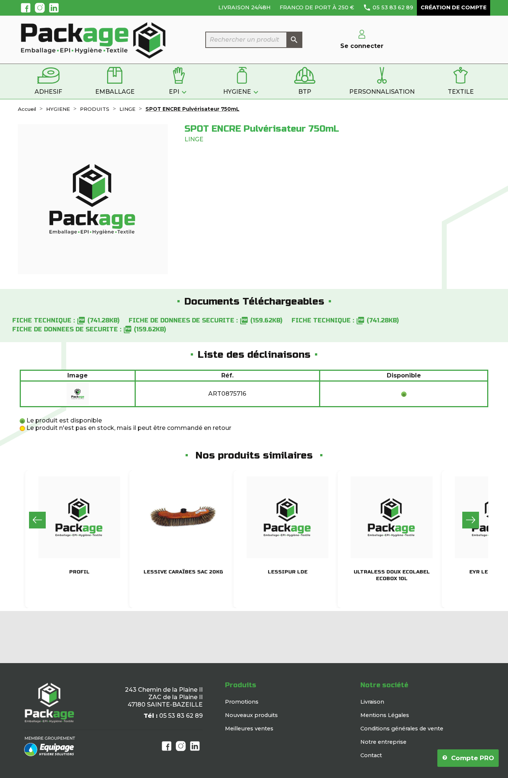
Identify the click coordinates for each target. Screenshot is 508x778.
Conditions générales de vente (401, 728)
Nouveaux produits (251, 715)
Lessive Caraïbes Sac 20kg (183, 572)
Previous (37, 520)
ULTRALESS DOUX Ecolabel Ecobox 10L (392, 575)
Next (470, 520)
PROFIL (79, 572)
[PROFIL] (79, 517)
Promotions (241, 701)
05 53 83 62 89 (457, 200)
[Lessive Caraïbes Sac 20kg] (183, 517)
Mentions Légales (384, 715)
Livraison (372, 701)
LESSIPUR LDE (288, 572)
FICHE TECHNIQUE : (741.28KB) (65, 320)
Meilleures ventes (249, 728)
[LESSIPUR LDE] (287, 517)
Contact (371, 755)
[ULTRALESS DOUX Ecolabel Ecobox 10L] (392, 517)
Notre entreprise (383, 742)
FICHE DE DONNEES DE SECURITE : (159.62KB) (205, 320)
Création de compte (453, 7)
